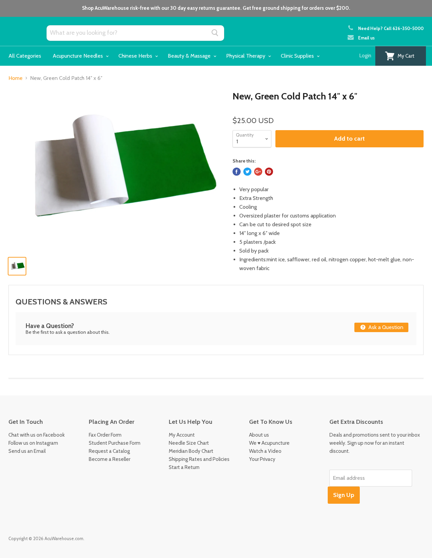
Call (404, 28)
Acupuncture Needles (78, 56)
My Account (182, 435)
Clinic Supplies (298, 56)
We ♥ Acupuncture (269, 443)
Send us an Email (27, 451)
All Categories (24, 56)
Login (365, 56)
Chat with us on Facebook (36, 435)
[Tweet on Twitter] (247, 172)
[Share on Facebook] (237, 172)
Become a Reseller (109, 459)
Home (15, 78)
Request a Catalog (109, 451)
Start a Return (184, 467)
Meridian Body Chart (191, 451)
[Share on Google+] (258, 172)
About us (259, 435)
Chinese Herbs (136, 56)
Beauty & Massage (190, 56)
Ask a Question (385, 327)
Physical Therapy (246, 56)
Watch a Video (265, 451)
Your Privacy (262, 459)
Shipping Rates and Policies (199, 459)
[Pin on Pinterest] (269, 172)
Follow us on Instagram (33, 443)
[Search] (215, 32)
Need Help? (370, 28)
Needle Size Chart (189, 443)
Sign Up (343, 495)
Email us (366, 37)
